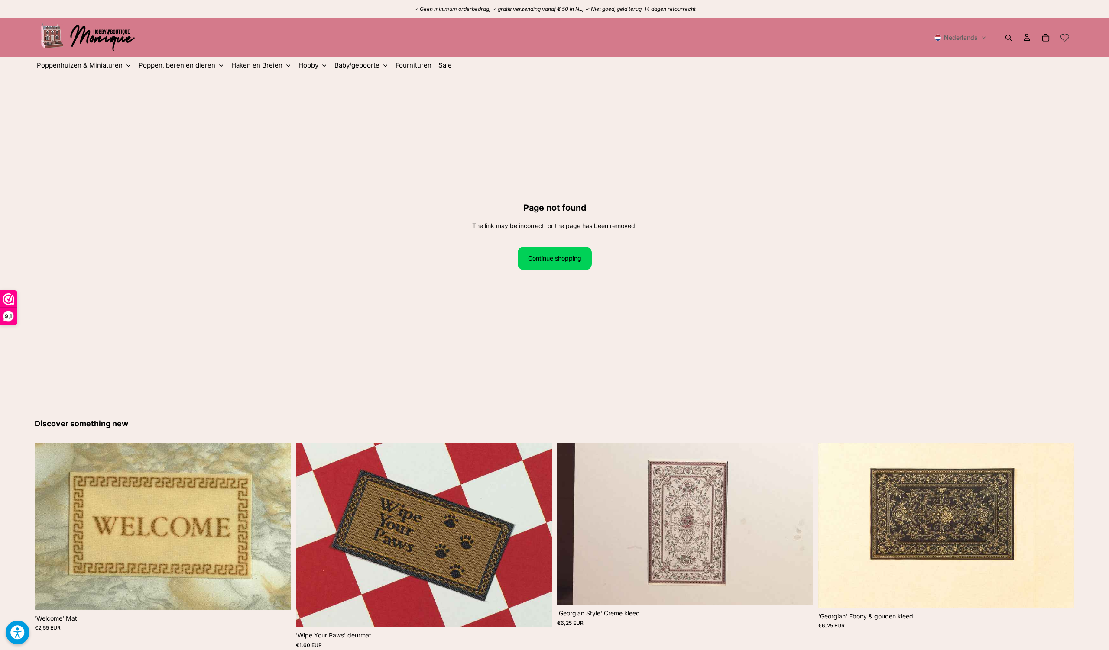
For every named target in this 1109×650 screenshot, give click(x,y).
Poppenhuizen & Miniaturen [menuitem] (80, 65)
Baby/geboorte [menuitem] (356, 65)
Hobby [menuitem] (308, 65)
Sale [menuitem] (445, 65)
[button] (960, 38)
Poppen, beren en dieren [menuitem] (177, 65)
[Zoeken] (1008, 37)
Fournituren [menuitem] (413, 65)
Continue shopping (554, 258)
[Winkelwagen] (1045, 37)
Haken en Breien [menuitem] (256, 65)
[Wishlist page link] (1064, 37)
